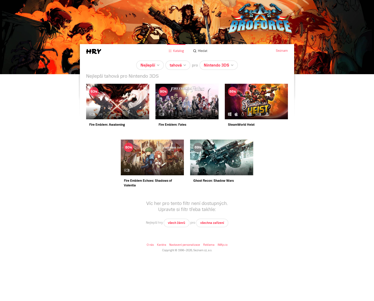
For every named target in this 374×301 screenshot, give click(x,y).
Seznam (282, 51)
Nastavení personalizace (184, 244)
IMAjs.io (223, 244)
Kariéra (161, 244)
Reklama (208, 244)
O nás (150, 244)
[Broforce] (187, 37)
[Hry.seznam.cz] (93, 51)
